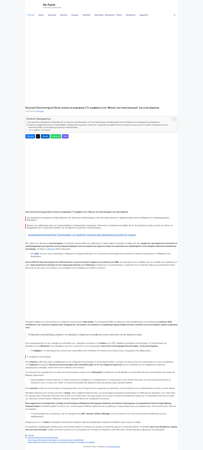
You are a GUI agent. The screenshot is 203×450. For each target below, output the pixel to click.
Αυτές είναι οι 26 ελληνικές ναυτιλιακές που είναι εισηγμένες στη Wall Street (56, 440)
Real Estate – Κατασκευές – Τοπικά (108, 15)
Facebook (30, 136)
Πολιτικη (30, 15)
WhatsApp (56, 136)
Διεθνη (41, 15)
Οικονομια (52, 15)
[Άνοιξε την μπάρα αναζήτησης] (174, 15)
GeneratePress (114, 447)
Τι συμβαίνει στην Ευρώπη (41, 130)
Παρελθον (86, 15)
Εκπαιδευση (130, 15)
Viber (65, 136)
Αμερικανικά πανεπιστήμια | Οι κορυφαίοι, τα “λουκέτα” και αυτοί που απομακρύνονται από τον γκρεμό (82, 234)
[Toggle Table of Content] (173, 119)
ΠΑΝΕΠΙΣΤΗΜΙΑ (52, 437)
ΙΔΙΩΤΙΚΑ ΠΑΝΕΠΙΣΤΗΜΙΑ (37, 437)
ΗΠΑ (37, 254)
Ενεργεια (74, 15)
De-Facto (49, 4)
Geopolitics (144, 15)
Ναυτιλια (63, 15)
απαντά (50, 249)
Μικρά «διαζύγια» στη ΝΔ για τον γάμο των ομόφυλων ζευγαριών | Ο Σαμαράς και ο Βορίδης (61, 442)
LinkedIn (45, 136)
